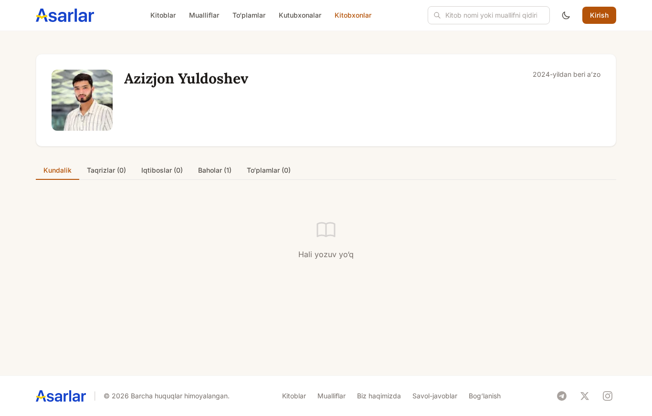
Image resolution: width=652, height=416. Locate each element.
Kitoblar (163, 15)
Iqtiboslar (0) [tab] (162, 170)
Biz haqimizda (379, 396)
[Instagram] (607, 396)
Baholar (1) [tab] (214, 170)
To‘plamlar (248, 15)
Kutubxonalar (300, 15)
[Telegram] (561, 396)
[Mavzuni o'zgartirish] (566, 15)
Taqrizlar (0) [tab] (106, 170)
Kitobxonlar (353, 15)
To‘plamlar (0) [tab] (269, 170)
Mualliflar (204, 15)
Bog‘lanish (485, 396)
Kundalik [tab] (57, 170)
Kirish (599, 15)
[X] (584, 396)
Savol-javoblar (434, 396)
